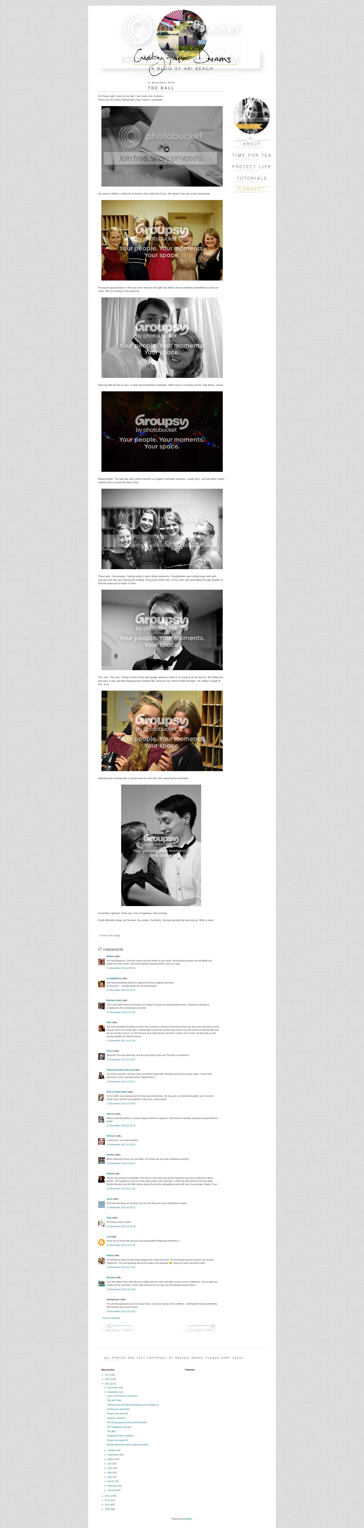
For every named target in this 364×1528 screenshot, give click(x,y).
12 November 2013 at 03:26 (121, 1226)
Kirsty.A (111, 1136)
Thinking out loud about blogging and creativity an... (133, 1404)
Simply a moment (116, 1418)
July (109, 1463)
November (113, 1392)
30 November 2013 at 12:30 (121, 1311)
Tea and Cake (114, 1400)
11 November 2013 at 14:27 (121, 1081)
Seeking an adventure (118, 1409)
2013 (108, 1383)
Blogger (188, 1519)
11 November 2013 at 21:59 (121, 1188)
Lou (109, 1236)
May (109, 1472)
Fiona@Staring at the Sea (120, 1070)
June (110, 1468)
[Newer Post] (120, 1331)
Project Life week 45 (117, 1413)
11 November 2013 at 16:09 (121, 1103)
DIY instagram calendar (119, 1427)
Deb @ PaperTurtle (117, 1092)
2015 (108, 1375)
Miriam (110, 956)
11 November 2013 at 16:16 (121, 1125)
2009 (108, 1509)
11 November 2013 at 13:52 (121, 1059)
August (111, 1459)
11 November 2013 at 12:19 (121, 990)
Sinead (110, 1173)
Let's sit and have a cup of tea (122, 1396)
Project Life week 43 (117, 1440)
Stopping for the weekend (120, 1435)
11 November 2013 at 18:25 (121, 1144)
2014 (108, 1379)
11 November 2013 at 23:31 (121, 1207)
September (113, 1454)
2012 (108, 1496)
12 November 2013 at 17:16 (121, 1245)
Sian (109, 1022)
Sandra (110, 1154)
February (112, 1486)
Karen (110, 1051)
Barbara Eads (114, 1000)
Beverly (111, 1277)
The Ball (111, 1431)
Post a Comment (111, 1318)
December (113, 1387)
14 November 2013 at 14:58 (121, 1289)
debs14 (111, 1114)
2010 (108, 1504)
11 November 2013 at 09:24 (121, 968)
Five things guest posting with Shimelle (127, 1422)
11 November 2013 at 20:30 (121, 1163)
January (111, 1490)
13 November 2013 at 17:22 (121, 1267)
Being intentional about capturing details (128, 1444)
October (111, 1450)
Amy (109, 1217)
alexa (109, 1199)
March (111, 1481)
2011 (108, 1500)
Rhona (110, 1255)
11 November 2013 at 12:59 (121, 1012)
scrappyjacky (114, 978)
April (110, 1477)
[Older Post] (202, 1331)
